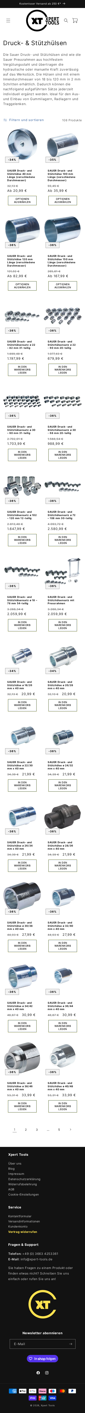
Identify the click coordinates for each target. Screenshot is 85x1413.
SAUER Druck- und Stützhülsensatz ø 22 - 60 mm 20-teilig (62, 344)
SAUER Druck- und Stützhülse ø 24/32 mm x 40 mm (60, 765)
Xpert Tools (48, 1405)
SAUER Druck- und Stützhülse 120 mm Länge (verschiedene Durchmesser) (21, 260)
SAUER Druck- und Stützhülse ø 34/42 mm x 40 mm (20, 1006)
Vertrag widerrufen (22, 1231)
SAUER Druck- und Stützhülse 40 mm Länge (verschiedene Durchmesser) (21, 175)
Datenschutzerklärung (24, 1179)
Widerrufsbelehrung (22, 1184)
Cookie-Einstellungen (23, 1194)
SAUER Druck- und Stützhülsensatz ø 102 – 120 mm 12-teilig (22, 515)
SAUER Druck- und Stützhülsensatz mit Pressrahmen (61, 600)
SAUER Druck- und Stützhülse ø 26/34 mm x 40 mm (20, 845)
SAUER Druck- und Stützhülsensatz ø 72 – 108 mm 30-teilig (62, 515)
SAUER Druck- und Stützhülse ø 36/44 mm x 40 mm (60, 1006)
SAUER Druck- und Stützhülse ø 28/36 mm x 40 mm (60, 845)
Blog (11, 1168)
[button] (8, 20)
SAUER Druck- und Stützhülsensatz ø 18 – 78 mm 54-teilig (22, 600)
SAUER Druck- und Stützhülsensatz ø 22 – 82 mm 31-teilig (21, 344)
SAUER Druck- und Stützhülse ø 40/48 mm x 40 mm (60, 1086)
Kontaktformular (20, 1216)
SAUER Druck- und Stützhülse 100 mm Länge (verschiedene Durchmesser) (61, 175)
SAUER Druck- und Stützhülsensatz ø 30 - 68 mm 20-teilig (62, 430)
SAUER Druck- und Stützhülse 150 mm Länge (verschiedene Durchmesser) (61, 260)
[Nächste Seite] (70, 1129)
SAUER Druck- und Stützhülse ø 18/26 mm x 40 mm (19, 685)
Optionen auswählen (22, 201)
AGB (11, 1189)
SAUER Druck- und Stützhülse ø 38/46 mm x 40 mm (20, 1086)
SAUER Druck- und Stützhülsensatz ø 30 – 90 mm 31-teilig (21, 430)
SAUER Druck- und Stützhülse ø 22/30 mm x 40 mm (20, 765)
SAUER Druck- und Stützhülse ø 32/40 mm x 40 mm (60, 925)
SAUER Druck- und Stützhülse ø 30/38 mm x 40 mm (20, 925)
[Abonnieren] (70, 1344)
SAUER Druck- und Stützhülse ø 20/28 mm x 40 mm (60, 685)
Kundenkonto (18, 1226)
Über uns (14, 1163)
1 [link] (14, 1130)
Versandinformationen (24, 1221)
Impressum (16, 1173)
